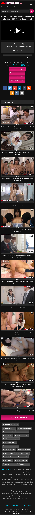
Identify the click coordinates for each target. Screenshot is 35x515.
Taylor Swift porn (9, 457)
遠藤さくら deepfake (18, 80)
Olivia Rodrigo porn (10, 449)
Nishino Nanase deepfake (11, 439)
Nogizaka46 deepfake (18, 77)
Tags (29, 505)
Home (6, 505)
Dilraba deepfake (9, 431)
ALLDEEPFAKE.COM (7, 469)
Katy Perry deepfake (22, 435)
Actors (23, 505)
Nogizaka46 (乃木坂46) (18, 69)
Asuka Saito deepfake (25, 428)
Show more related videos (17, 417)
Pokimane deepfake (24, 449)
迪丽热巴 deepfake (10, 464)
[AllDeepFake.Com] (14, 4)
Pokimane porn (9, 453)
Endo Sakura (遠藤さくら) (21, 65)
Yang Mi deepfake (23, 457)
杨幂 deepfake (8, 460)
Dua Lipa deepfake (23, 431)
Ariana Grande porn (10, 428)
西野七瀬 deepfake (22, 460)
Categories (14, 505)
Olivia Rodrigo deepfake (11, 446)
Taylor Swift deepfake (23, 453)
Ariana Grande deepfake (11, 424)
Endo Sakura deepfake (18, 73)
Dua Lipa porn (8, 435)
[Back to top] (30, 510)
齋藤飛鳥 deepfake (24, 464)
